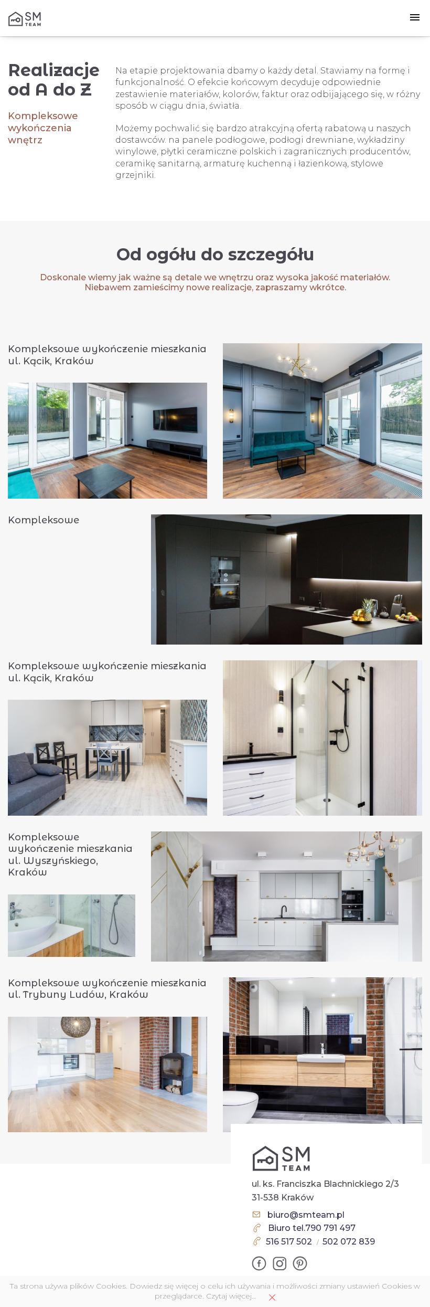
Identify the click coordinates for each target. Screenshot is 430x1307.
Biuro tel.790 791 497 (312, 1228)
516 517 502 (289, 1242)
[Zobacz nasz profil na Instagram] (279, 1263)
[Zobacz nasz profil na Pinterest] (300, 1263)
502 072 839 (348, 1242)
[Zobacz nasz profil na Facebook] (259, 1263)
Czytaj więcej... (231, 1296)
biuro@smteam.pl (306, 1215)
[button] (415, 17)
